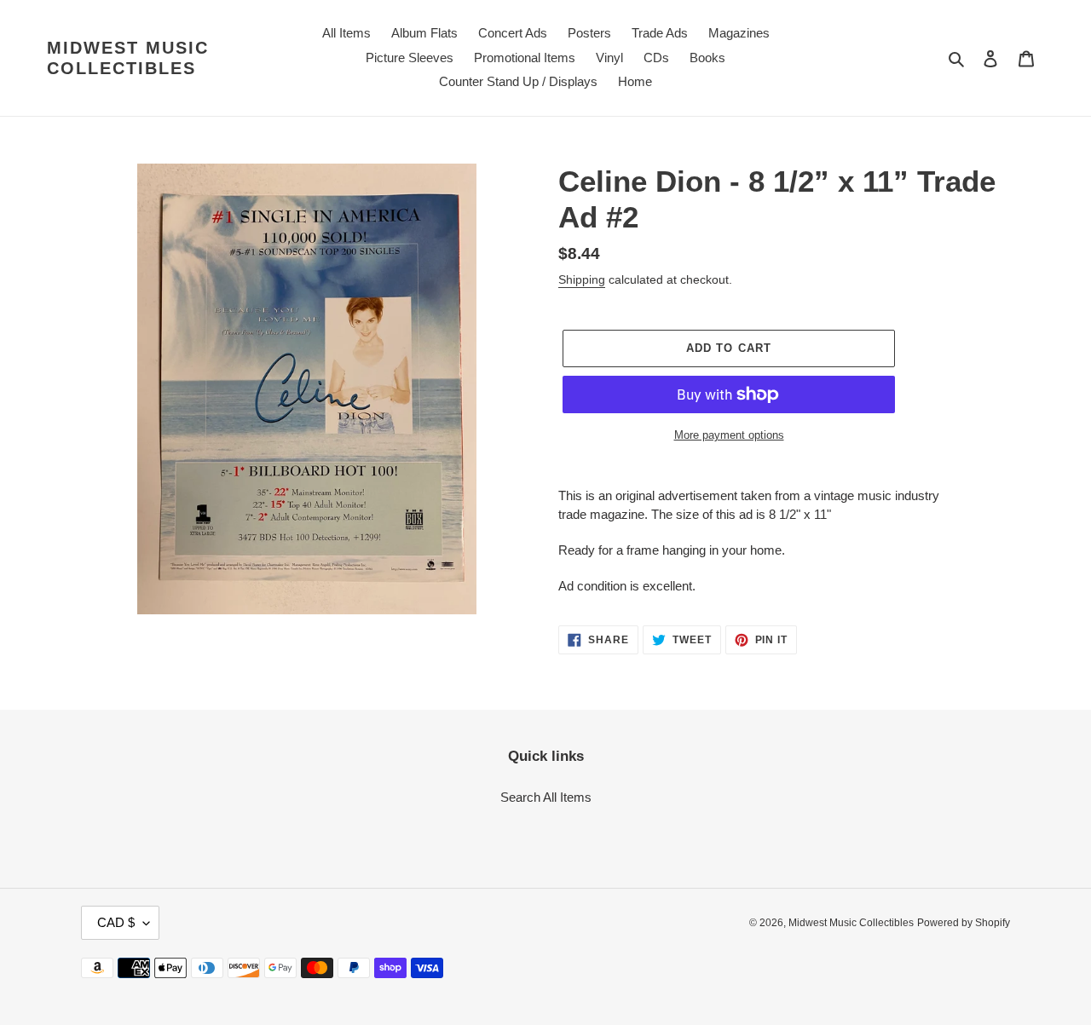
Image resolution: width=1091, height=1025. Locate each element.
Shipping (581, 279)
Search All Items (546, 797)
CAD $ (116, 922)
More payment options (729, 435)
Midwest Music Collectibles (128, 58)
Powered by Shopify (963, 923)
